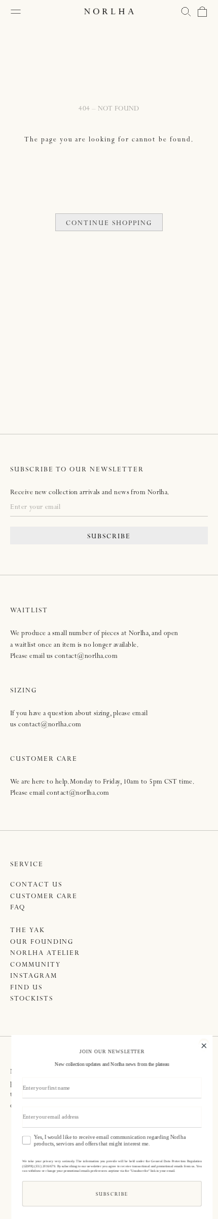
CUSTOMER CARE (44, 897)
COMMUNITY (35, 965)
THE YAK (27, 931)
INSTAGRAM (33, 976)
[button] (186, 11)
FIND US (26, 988)
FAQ (17, 908)
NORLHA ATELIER (45, 953)
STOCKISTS (31, 999)
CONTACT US (36, 885)
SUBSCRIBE (109, 537)
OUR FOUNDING (42, 942)
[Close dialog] (201, 1044)
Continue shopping (109, 224)
